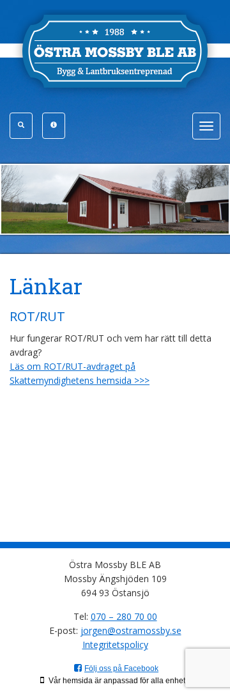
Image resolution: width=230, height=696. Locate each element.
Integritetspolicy (115, 644)
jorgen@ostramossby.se (130, 630)
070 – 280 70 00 (124, 616)
